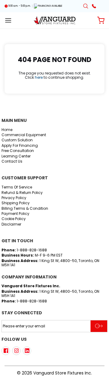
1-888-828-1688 (32, 250)
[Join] (99, 326)
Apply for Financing (20, 145)
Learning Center (16, 156)
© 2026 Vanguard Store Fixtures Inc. (54, 373)
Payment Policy (15, 214)
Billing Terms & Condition (25, 208)
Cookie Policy (14, 219)
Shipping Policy (16, 203)
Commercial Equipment (24, 135)
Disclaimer (11, 224)
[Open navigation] (8, 20)
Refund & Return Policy (22, 193)
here (39, 77)
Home (7, 130)
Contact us (12, 161)
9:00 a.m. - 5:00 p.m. (19, 6)
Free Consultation (18, 151)
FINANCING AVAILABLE (50, 6)
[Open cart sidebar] (101, 20)
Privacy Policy (14, 198)
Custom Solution (17, 140)
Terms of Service (17, 187)
